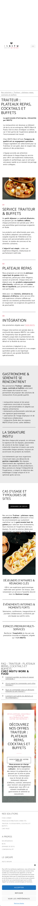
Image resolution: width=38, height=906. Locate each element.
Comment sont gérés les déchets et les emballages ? (19, 697)
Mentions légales (19, 903)
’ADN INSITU (30, 325)
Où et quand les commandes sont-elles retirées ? (20, 684)
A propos (7, 836)
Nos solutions (10, 813)
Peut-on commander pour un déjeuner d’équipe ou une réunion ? (19, 690)
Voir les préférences (19, 899)
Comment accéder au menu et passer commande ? (19, 678)
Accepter (19, 887)
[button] (35, 865)
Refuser (19, 893)
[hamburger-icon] (33, 46)
